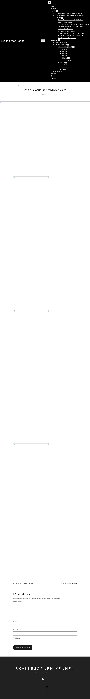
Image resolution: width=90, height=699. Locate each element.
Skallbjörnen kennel (13, 40)
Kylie (14, 86)
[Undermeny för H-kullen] (68, 58)
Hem (52, 6)
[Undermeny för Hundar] (57, 11)
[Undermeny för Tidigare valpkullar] (68, 45)
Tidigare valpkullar (61, 44)
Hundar (53, 11)
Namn (15, 622)
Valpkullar (54, 40)
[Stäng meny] (49, 2)
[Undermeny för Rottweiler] (66, 63)
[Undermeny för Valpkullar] (59, 40)
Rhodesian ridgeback (65, 47)
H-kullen (64, 58)
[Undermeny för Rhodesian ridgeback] (73, 47)
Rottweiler (61, 62)
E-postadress (18, 630)
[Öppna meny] (43, 40)
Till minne (58, 17)
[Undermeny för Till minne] (62, 18)
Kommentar (17, 602)
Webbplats (16, 638)
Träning (19, 86)
